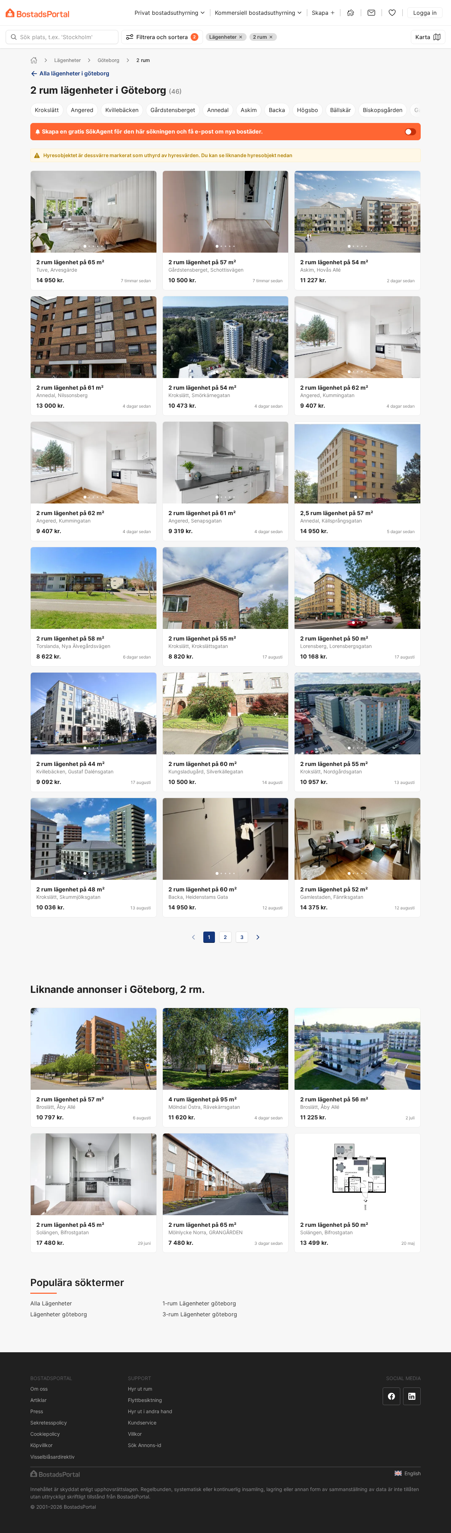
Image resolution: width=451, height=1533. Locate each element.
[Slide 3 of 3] (362, 622)
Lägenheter (67, 60)
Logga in (425, 12)
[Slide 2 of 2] (360, 497)
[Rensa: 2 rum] (270, 37)
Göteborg (108, 60)
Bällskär (340, 109)
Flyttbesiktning (145, 1400)
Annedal (218, 109)
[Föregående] (193, 937)
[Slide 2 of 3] (358, 622)
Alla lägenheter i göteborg (74, 73)
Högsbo (307, 109)
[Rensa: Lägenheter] (240, 37)
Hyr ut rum (140, 1389)
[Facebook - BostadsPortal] (391, 1396)
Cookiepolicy (45, 1434)
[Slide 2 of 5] (89, 246)
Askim (249, 109)
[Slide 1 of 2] (355, 497)
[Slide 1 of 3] (353, 622)
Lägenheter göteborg (58, 1314)
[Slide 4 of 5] (97, 246)
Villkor (135, 1434)
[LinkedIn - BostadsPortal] (412, 1396)
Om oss (39, 1389)
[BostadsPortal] (37, 13)
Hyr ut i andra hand (150, 1411)
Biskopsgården (382, 109)
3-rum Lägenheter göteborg (199, 1314)
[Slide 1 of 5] (85, 246)
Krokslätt (47, 109)
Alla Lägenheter (51, 1303)
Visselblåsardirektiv (52, 1457)
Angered (82, 109)
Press (36, 1411)
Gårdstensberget (172, 109)
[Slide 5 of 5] (102, 246)
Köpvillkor (41, 1445)
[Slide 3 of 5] (93, 246)
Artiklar (38, 1400)
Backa (277, 109)
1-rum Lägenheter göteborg (199, 1303)
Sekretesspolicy (48, 1423)
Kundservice (142, 1423)
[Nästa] (258, 937)
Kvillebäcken (121, 109)
